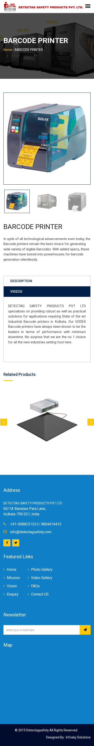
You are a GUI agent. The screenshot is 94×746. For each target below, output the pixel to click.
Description (21, 281)
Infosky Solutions (78, 737)
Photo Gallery (41, 569)
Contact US (40, 594)
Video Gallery (41, 578)
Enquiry (12, 594)
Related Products (19, 374)
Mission (13, 578)
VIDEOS (16, 292)
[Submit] (85, 630)
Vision (12, 586)
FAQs (35, 586)
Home (7, 50)
